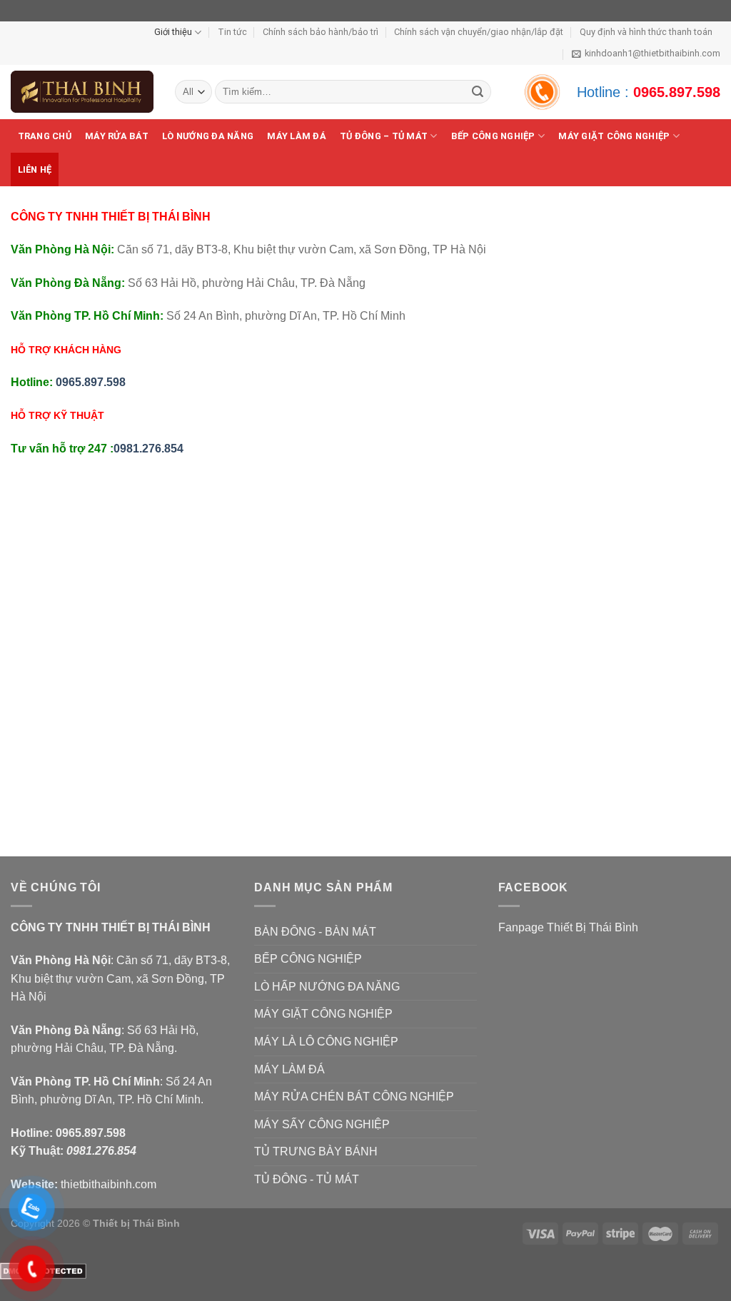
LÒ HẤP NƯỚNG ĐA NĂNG (327, 987)
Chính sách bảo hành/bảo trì (320, 31)
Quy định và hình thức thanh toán (646, 31)
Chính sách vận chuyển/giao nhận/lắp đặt (478, 31)
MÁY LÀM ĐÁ (296, 136)
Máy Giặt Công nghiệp (614, 136)
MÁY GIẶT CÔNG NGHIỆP (323, 1014)
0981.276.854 (148, 448)
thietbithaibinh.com (108, 1184)
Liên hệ (35, 169)
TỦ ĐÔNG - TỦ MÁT (306, 1179)
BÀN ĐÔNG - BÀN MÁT (315, 932)
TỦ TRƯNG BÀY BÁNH (316, 1151)
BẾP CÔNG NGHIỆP (493, 136)
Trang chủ (44, 136)
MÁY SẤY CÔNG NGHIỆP (322, 1124)
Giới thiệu (173, 31)
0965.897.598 (676, 92)
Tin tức (232, 31)
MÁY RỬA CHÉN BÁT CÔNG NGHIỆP (354, 1096)
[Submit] (477, 92)
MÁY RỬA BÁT (116, 136)
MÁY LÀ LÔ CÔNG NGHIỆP (326, 1042)
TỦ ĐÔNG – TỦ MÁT (384, 136)
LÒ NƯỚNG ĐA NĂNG (207, 136)
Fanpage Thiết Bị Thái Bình (568, 927)
